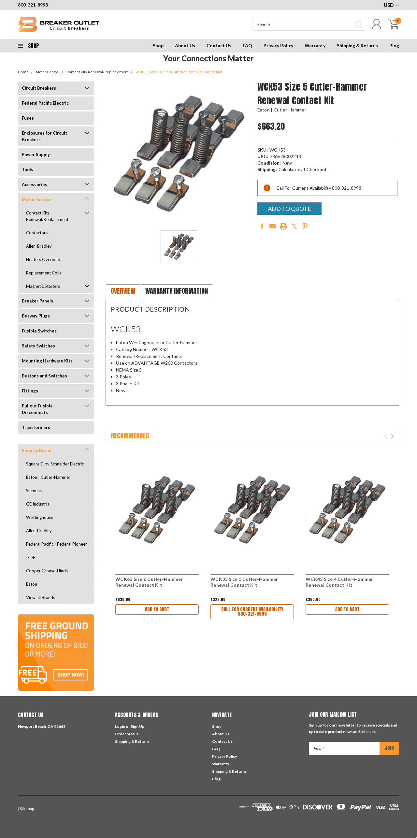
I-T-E (30, 557)
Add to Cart (157, 609)
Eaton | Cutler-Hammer (48, 477)
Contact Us (219, 45)
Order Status (126, 733)
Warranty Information (176, 291)
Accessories (34, 184)
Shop (158, 45)
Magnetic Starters (43, 286)
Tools (27, 169)
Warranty (315, 45)
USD (389, 5)
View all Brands (40, 597)
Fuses (28, 118)
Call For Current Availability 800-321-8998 (252, 611)
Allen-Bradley (39, 246)
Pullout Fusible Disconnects (37, 409)
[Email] (272, 226)
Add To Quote (289, 208)
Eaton (31, 584)
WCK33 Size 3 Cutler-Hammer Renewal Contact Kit (244, 582)
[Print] (283, 226)
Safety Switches (38, 345)
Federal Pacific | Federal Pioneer (56, 544)
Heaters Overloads (44, 259)
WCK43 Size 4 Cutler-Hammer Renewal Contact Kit (339, 582)
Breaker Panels (37, 300)
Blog (394, 45)
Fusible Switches (39, 330)
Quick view (157, 510)
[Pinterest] (305, 226)
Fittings (30, 390)
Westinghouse (39, 517)
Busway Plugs (36, 315)
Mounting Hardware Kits (47, 360)
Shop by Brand (36, 450)
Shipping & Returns (357, 45)
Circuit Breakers (39, 88)
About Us (185, 45)
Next (392, 436)
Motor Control (47, 72)
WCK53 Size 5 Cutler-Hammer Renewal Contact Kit (179, 72)
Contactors (37, 232)
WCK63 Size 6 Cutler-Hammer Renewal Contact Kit (149, 582)
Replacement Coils (43, 272)
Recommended (130, 436)
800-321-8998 (33, 4)
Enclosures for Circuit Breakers (44, 136)
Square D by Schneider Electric (55, 463)
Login (120, 726)
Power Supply (36, 154)
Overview (123, 291)
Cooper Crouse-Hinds (47, 570)
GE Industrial (38, 504)
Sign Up (137, 726)
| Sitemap (26, 808)
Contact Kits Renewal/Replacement (97, 72)
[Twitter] (294, 226)
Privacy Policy (278, 45)
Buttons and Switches (44, 375)
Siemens (34, 490)
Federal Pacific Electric (45, 103)
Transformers (36, 427)
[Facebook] (262, 226)
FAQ (247, 45)
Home (23, 72)
